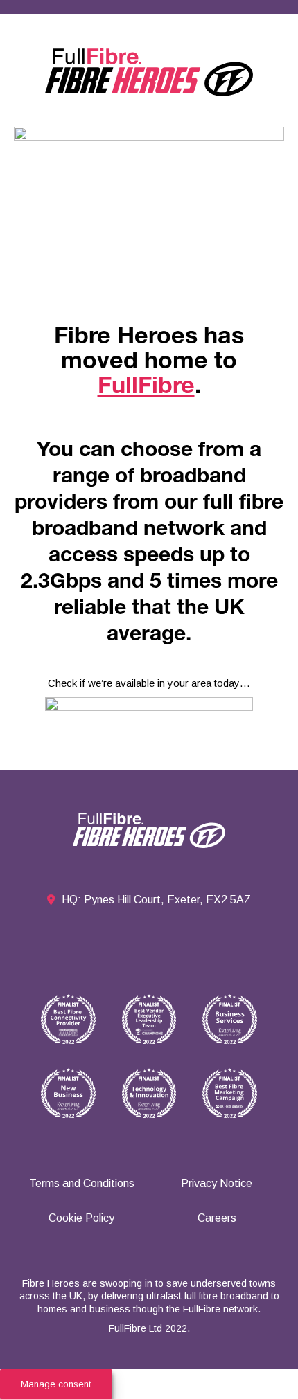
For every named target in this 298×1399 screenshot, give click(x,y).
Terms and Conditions (81, 1183)
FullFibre (146, 388)
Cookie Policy (81, 1218)
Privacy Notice (216, 1183)
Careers (217, 1218)
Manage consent (56, 1384)
